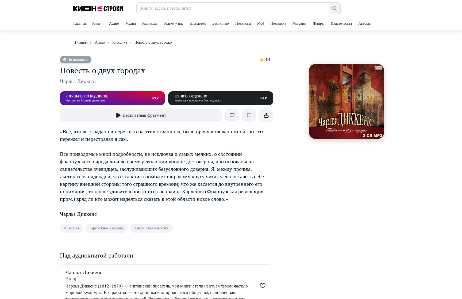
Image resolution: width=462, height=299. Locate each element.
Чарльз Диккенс (78, 81)
